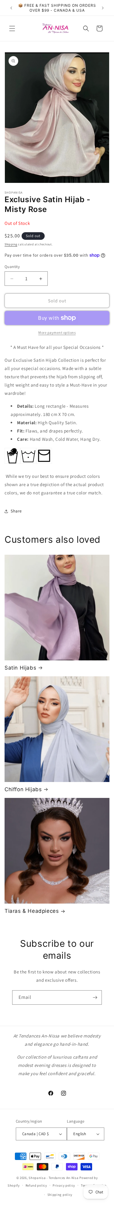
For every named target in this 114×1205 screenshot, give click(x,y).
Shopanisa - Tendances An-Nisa (53, 1178)
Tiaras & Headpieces (32, 911)
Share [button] (16, 511)
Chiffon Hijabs (23, 789)
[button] (12, 28)
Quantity (12, 266)
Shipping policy (60, 1194)
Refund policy (36, 1185)
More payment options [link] (57, 332)
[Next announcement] (102, 8)
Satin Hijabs (20, 668)
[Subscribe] (95, 997)
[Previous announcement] (11, 8)
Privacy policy (64, 1185)
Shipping (11, 244)
